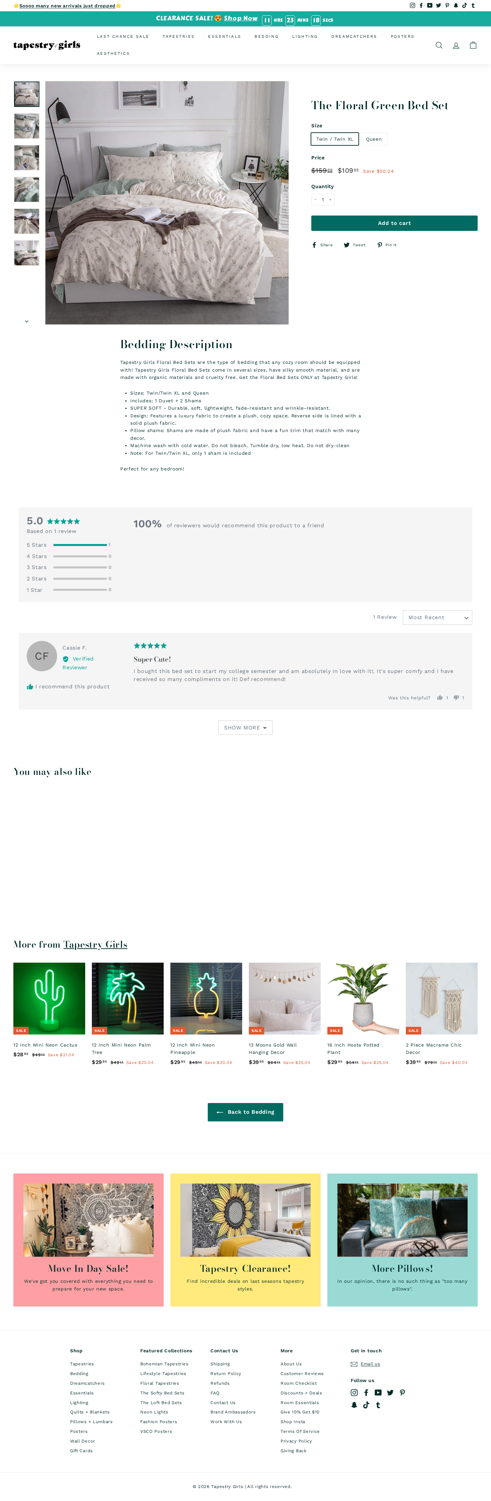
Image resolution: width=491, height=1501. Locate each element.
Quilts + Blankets (90, 1411)
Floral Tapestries (159, 1383)
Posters (403, 36)
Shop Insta (293, 1421)
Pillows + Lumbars (91, 1421)
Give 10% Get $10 (300, 1411)
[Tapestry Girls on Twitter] (390, 1392)
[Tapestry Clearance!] (245, 1220)
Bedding (267, 36)
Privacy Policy (296, 1441)
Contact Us (223, 1402)
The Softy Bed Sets (162, 1392)
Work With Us (226, 1421)
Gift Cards (81, 1450)
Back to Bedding (250, 1112)
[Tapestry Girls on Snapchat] (354, 1404)
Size (317, 125)
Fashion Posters (158, 1421)
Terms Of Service (300, 1431)
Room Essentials (300, 1402)
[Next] (26, 319)
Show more (242, 727)
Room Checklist (299, 1383)
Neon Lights (154, 1411)
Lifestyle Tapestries (163, 1373)
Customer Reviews (302, 1373)
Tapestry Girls (95, 944)
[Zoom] (167, 202)
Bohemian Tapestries (164, 1363)
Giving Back (294, 1450)
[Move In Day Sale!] (88, 1220)
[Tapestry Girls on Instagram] (354, 1392)
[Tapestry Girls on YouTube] (378, 1392)
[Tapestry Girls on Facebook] (366, 1392)
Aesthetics (113, 53)
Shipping (220, 1363)
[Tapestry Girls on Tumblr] (378, 1404)
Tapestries (179, 36)
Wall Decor (82, 1441)
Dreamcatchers (354, 36)
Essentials (224, 36)
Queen (374, 138)
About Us (291, 1363)
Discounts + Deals (301, 1392)
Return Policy (225, 1373)
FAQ (215, 1392)
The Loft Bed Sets (161, 1402)
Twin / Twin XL (334, 138)
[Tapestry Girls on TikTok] (366, 1404)
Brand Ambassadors (233, 1411)
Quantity (322, 186)
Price (318, 158)
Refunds (220, 1383)
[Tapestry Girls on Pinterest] (402, 1392)
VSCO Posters (156, 1431)
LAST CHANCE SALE (123, 36)
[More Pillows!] (402, 1220)
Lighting (305, 36)
